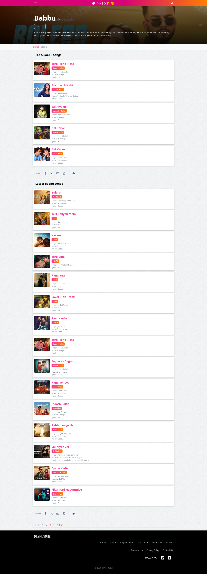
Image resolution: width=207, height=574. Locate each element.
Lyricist (40, 26)
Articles (169, 542)
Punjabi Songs (126, 542)
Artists (113, 542)
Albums (103, 542)
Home (36, 46)
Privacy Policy (153, 550)
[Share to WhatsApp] (63, 173)
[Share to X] (51, 173)
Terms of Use (137, 550)
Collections (157, 542)
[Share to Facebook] (45, 173)
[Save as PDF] (73, 173)
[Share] (59, 19)
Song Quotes (143, 542)
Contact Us (168, 550)
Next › (60, 524)
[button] (35, 3)
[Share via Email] (57, 173)
